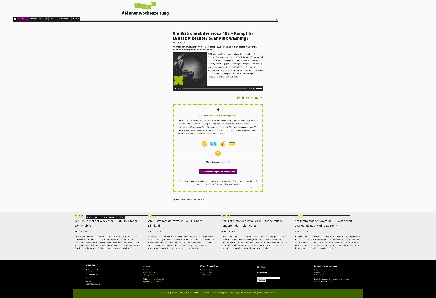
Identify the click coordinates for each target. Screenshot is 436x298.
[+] (132, 248)
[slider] (259, 88)
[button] (276, 19)
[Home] (15, 19)
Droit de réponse (320, 270)
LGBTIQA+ (190, 199)
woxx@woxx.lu (158, 279)
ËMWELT (53, 19)
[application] (218, 88)
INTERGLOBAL (64, 19)
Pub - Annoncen (206, 272)
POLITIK (33, 19)
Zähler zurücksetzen (231, 184)
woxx (175, 42)
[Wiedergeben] (175, 89)
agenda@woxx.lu (156, 281)
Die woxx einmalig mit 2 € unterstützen (218, 171)
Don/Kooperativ (206, 275)
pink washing (199, 199)
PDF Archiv (261, 267)
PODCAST (79, 216)
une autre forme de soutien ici (205, 133)
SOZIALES (43, 19)
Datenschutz (319, 275)
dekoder (256, 187)
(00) (149, 272)
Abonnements (205, 270)
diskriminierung (179, 199)
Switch (225, 162)
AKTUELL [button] (21, 19)
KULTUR (76, 19)
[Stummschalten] (254, 89)
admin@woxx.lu (149, 275)
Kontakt (146, 266)
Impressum (318, 272)
